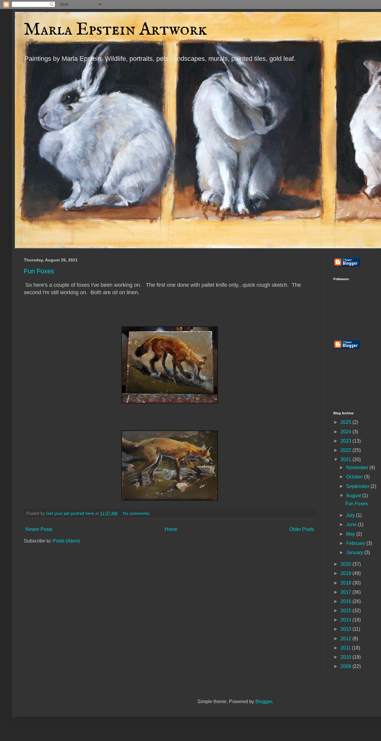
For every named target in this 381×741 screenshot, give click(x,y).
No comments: (137, 513)
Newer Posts (38, 529)
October (355, 476)
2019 (346, 573)
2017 (346, 592)
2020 (346, 564)
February (356, 543)
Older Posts (301, 529)
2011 (346, 647)
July (351, 515)
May (351, 534)
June (352, 524)
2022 (346, 450)
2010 (346, 657)
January (355, 552)
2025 (346, 422)
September (358, 486)
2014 (346, 619)
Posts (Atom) (66, 540)
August (354, 495)
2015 (346, 610)
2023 (346, 441)
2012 (346, 638)
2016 (346, 601)
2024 (346, 431)
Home (171, 529)
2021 (346, 459)
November (357, 467)
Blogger (263, 701)
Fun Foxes (39, 271)
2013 (346, 629)
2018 (346, 582)
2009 (346, 666)
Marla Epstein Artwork (115, 29)
